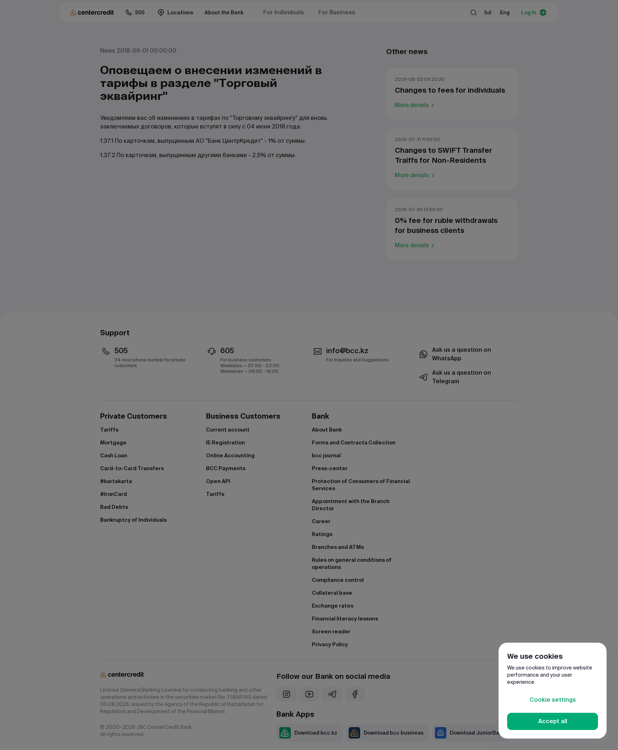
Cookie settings (553, 699)
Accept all (552, 721)
